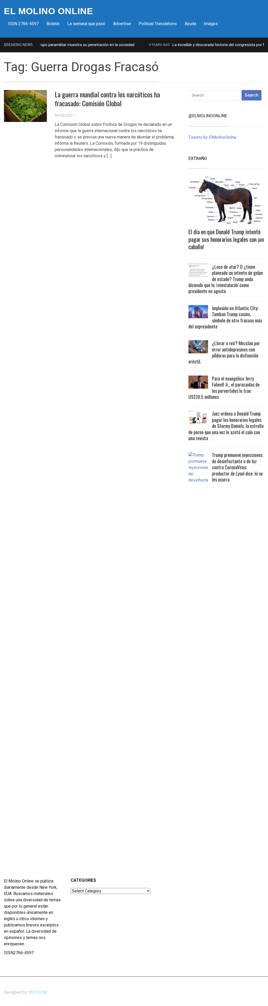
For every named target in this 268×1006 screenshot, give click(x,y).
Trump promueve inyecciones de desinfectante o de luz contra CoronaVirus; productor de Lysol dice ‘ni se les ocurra (237, 467)
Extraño (197, 158)
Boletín (53, 23)
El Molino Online (48, 11)
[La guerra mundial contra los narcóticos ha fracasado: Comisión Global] (25, 105)
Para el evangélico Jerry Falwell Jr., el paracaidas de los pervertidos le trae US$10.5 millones (224, 387)
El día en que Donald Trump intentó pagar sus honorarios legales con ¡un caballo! (226, 239)
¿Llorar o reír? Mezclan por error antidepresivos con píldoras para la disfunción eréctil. (224, 352)
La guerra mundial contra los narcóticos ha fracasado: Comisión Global (107, 98)
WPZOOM (37, 992)
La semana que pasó (86, 23)
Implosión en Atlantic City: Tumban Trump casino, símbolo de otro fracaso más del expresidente (225, 317)
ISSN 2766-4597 (23, 23)
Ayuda (190, 23)
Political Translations (158, 23)
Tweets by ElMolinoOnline (212, 137)
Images (211, 23)
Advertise (122, 23)
